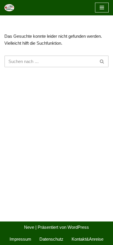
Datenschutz (51, 239)
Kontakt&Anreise (87, 239)
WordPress (78, 227)
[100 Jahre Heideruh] (10, 7)
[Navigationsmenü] (102, 7)
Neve (29, 227)
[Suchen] (102, 61)
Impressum (20, 239)
